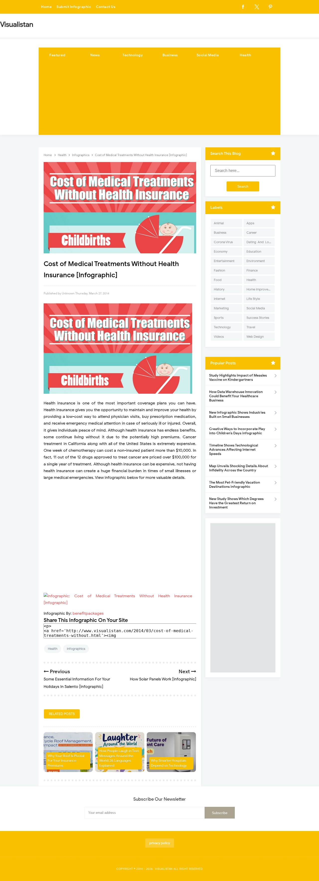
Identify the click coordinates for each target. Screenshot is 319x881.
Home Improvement (260, 289)
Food (218, 280)
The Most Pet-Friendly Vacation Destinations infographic (234, 484)
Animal (219, 223)
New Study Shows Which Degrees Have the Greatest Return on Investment (236, 503)
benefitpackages (88, 613)
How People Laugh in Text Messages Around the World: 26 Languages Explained (119, 758)
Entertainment (224, 261)
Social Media (208, 55)
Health (245, 55)
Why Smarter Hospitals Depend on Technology (169, 763)
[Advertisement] (159, 100)
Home (46, 7)
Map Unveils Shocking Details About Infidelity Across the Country (238, 468)
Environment (255, 261)
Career (251, 232)
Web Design (255, 336)
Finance (252, 270)
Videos (219, 336)
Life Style (253, 299)
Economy (221, 251)
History (219, 289)
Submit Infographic (74, 7)
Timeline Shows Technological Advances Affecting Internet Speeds (233, 449)
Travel (250, 327)
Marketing (221, 308)
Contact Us (105, 7)
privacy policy (159, 843)
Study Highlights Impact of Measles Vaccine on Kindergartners (238, 377)
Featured (57, 55)
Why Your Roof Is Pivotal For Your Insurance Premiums (66, 761)
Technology (132, 55)
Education (253, 251)
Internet (219, 299)
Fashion (219, 270)
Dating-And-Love (259, 242)
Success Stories (257, 318)
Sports (219, 318)
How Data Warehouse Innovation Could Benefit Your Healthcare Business (236, 396)
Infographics (76, 649)
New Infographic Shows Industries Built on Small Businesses (237, 414)
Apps (250, 223)
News (95, 55)
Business (170, 55)
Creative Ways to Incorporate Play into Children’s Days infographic (237, 431)
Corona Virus (223, 242)
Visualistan (164, 869)
